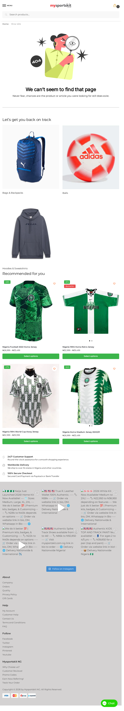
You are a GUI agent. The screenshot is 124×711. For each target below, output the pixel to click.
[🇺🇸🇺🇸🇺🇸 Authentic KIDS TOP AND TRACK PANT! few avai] (99, 545)
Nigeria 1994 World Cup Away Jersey (20, 431)
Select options (31, 356)
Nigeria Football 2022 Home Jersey (19, 347)
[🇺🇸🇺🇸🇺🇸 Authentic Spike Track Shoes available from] (60, 545)
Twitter (6, 643)
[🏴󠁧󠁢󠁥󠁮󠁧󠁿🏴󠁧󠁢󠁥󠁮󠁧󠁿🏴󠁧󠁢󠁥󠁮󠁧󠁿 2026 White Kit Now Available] (99, 507)
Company (7, 582)
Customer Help (10, 614)
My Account (8, 610)
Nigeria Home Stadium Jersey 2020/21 (81, 432)
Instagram (7, 646)
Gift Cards (7, 598)
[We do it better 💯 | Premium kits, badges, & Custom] (20, 545)
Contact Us (8, 618)
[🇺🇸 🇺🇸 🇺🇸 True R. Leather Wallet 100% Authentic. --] (60, 507)
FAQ (4, 626)
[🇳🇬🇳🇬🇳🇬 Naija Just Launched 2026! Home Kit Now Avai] (20, 507)
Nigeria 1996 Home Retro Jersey (78, 347)
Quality (6, 590)
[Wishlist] (54, 283)
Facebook (7, 638)
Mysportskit (30, 689)
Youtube (6, 654)
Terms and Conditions (13, 622)
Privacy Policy (9, 594)
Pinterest (7, 650)
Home (5, 24)
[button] (115, 5)
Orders (6, 586)
